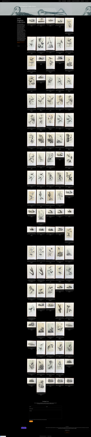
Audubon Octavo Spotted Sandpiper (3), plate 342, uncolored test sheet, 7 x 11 (59, 385)
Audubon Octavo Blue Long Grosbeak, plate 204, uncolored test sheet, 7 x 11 (31, 128)
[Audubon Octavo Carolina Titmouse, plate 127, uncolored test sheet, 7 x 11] (31, 139)
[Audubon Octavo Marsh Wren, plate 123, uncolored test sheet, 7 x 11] (60, 252)
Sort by (18, 44)
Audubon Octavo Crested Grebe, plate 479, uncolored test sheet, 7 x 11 (50, 24)
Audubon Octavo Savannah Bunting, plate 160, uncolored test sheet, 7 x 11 (41, 356)
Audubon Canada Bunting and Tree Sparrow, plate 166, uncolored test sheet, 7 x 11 (31, 52)
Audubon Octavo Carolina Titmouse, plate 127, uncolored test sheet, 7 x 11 (31, 147)
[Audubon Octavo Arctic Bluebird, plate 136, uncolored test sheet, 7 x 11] (60, 43)
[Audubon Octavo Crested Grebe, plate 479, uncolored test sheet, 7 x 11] (50, 20)
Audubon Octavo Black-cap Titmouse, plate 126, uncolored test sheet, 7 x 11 (50, 90)
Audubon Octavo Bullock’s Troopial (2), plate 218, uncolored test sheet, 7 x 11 (60, 127)
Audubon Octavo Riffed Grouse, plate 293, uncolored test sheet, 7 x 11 (31, 328)
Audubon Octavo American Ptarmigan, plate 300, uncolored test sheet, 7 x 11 (31, 24)
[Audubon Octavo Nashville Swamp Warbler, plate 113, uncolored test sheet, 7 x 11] (50, 271)
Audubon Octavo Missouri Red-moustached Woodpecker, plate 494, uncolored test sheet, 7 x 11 (32, 280)
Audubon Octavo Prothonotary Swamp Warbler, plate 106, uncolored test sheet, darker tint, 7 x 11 (50, 299)
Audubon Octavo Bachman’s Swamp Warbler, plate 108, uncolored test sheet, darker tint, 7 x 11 (50, 71)
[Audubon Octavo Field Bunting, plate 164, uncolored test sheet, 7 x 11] (41, 216)
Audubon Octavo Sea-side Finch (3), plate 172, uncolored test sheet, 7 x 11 (69, 356)
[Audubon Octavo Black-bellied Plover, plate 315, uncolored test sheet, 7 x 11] (41, 77)
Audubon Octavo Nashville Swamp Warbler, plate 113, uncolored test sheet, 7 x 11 (50, 280)
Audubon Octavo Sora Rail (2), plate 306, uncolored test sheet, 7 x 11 (69, 366)
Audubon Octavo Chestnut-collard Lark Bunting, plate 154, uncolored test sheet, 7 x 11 (59, 148)
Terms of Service (44, 419)
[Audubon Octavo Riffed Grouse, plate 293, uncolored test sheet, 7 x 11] (31, 325)
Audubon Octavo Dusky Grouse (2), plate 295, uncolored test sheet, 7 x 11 (69, 196)
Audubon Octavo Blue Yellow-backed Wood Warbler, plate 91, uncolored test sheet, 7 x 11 (41, 129)
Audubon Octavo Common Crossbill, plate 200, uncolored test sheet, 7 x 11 (69, 167)
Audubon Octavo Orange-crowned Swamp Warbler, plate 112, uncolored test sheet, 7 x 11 (59, 280)
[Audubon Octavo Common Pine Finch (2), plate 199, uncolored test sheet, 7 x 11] (31, 177)
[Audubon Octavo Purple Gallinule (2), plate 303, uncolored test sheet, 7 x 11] (60, 286)
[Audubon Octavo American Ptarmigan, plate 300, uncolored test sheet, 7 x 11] (31, 20)
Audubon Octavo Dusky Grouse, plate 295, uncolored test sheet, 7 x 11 (31, 215)
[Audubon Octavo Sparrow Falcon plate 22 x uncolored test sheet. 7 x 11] (41, 385)
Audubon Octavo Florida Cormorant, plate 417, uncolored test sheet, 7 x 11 (60, 215)
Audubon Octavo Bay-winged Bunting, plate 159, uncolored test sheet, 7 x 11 (69, 70)
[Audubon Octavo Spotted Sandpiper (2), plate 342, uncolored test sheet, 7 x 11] (50, 381)
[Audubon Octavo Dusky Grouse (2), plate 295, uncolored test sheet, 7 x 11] (69, 192)
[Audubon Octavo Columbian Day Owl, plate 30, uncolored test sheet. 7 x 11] (50, 158)
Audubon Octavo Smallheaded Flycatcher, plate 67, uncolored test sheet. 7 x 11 (60, 375)
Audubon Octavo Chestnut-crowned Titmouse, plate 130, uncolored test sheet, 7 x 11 (69, 148)
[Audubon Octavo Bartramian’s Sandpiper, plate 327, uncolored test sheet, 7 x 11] (60, 58)
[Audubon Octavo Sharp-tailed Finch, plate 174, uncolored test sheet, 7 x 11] (41, 366)
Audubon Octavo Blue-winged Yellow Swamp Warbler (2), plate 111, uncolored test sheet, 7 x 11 (50, 128)
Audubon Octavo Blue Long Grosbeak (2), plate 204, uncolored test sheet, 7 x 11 (60, 109)
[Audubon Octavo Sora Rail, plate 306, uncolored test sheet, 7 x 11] (31, 381)
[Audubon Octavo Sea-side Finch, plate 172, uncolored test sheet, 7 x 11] (31, 366)
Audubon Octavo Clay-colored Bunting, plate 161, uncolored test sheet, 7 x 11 (41, 166)
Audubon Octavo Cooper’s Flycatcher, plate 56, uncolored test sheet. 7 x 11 (69, 186)
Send (31, 421)
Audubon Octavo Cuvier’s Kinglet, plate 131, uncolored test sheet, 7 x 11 (60, 205)
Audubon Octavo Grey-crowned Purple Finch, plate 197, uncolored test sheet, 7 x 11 (69, 242)
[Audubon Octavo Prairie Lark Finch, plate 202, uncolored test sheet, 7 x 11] (41, 290)
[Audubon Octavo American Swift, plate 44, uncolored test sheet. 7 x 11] (41, 43)
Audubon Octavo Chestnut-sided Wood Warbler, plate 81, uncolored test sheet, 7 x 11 (31, 167)
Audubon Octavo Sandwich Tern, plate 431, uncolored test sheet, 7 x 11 (31, 348)
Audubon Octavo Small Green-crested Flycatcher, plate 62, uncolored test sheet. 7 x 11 (50, 375)
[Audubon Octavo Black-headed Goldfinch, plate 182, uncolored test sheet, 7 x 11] (69, 81)
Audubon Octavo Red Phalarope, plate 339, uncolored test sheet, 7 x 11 (41, 309)
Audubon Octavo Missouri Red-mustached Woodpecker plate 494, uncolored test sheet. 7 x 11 (41, 280)
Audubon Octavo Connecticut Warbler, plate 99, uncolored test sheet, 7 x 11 (50, 186)
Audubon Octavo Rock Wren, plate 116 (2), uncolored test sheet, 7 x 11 (41, 337)
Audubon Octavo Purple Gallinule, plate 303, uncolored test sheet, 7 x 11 (69, 290)
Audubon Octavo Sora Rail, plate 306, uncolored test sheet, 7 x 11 (32, 385)
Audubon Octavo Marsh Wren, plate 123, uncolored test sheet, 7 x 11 (59, 261)
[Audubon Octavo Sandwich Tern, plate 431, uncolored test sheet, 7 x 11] (31, 343)
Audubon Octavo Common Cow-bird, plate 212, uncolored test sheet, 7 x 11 (60, 158)
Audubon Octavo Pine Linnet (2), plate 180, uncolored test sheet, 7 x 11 (31, 299)
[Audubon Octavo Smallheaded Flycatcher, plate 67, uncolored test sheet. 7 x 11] (60, 366)
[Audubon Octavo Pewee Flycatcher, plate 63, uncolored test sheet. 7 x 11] (69, 271)
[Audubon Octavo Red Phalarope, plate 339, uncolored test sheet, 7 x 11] (41, 305)
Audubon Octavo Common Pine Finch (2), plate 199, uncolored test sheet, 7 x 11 (31, 185)
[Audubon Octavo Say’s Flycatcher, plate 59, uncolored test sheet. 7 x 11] (50, 347)
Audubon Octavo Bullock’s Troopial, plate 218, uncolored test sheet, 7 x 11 (69, 128)
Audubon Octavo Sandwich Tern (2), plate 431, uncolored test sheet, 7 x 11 (69, 328)
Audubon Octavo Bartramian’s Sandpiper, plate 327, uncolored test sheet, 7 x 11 (59, 62)
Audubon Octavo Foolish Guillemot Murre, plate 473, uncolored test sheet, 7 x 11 (31, 234)
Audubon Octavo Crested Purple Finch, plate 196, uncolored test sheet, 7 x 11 (31, 205)
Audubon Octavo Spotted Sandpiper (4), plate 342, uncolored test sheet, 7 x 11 (69, 385)
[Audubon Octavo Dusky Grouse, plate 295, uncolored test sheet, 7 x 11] (31, 211)
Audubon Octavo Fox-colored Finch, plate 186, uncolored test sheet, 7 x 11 (50, 233)
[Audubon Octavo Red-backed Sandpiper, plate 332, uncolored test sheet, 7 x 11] (50, 305)
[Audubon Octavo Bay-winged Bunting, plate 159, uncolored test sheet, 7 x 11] (69, 62)
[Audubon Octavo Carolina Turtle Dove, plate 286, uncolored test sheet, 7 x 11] (50, 139)
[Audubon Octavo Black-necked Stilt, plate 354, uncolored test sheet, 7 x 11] (41, 21)
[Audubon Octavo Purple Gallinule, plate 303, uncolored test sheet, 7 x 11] (69, 286)
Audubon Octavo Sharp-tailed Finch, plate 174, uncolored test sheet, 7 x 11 (41, 374)
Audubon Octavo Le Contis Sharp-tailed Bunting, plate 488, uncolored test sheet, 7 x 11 (50, 261)
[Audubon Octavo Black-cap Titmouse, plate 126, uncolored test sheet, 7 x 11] (50, 81)
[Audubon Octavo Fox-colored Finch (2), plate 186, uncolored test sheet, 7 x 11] (41, 229)
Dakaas (5, 436)
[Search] (85, 1)
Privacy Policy (40, 419)
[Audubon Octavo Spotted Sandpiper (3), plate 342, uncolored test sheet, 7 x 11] (60, 381)
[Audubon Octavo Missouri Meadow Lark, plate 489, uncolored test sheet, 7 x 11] (69, 252)
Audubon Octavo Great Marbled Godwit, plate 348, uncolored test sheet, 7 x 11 (59, 233)
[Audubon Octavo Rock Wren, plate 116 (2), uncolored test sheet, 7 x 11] (41, 329)
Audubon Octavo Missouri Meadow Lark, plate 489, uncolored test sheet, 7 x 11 (69, 261)
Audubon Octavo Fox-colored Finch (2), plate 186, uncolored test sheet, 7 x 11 (41, 233)
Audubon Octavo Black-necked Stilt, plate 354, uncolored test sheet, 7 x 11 (41, 25)
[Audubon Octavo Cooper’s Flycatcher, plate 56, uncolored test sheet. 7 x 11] (69, 177)
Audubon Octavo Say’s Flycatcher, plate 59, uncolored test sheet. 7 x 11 (50, 356)
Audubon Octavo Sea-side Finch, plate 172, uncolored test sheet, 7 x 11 (31, 374)
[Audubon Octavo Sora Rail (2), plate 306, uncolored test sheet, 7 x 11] (69, 362)
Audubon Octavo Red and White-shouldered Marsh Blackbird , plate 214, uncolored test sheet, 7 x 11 (31, 318)
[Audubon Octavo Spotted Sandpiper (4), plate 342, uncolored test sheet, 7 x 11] (69, 381)
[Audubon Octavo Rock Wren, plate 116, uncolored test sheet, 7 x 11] (50, 329)
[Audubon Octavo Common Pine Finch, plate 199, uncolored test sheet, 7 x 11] (41, 177)
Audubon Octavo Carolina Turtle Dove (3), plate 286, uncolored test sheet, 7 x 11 (41, 147)
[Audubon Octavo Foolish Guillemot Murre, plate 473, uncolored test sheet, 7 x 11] (31, 229)
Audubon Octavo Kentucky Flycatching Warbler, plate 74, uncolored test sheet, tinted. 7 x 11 (31, 261)
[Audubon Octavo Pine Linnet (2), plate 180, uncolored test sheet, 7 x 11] (31, 290)
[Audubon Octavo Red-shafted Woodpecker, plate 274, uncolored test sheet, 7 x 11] (69, 309)
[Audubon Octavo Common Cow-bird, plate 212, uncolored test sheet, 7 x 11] (60, 154)
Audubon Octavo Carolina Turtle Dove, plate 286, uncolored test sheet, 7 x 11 (50, 147)
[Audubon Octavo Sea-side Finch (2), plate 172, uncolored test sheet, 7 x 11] (60, 347)
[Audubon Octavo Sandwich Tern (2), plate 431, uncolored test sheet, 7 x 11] (69, 325)
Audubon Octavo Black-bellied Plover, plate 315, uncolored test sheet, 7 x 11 (41, 81)
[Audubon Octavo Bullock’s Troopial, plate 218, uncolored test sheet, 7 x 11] (69, 120)
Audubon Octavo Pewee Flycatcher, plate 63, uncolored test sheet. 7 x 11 (69, 280)
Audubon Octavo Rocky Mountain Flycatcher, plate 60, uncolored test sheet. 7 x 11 (60, 337)
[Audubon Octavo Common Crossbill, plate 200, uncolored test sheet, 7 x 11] (69, 158)
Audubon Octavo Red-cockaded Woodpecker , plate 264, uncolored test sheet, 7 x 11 (60, 318)
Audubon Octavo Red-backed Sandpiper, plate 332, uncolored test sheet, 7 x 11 (50, 309)
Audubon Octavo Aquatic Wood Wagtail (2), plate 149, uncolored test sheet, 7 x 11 (50, 51)
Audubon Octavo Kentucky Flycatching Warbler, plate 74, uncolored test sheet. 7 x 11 (41, 261)
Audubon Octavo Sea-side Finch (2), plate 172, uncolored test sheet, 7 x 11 (60, 355)
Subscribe (67, 432)
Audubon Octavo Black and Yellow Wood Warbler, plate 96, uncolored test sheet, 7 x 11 (31, 90)
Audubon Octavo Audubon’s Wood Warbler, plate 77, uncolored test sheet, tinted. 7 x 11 (69, 52)
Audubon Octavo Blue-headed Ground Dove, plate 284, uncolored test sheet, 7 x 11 (60, 25)
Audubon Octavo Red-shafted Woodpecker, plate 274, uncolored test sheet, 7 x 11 (69, 318)
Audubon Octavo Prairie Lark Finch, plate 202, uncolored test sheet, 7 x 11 (41, 299)
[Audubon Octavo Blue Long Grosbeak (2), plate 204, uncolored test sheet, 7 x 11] (60, 100)
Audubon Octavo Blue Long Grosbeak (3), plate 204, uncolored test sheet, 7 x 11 (69, 109)
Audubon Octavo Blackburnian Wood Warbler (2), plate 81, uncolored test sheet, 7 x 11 (41, 109)
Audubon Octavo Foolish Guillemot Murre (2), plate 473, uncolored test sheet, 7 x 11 (69, 215)
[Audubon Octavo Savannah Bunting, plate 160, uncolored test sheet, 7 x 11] (41, 347)
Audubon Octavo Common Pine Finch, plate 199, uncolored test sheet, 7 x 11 (41, 186)
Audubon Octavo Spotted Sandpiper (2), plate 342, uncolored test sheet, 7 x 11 (50, 385)
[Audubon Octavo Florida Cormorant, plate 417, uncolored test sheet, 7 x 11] (60, 212)
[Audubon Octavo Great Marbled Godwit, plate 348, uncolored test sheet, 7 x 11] (60, 229)
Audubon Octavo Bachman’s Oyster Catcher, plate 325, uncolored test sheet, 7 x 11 (41, 63)
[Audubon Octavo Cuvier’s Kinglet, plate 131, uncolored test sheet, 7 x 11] (60, 196)
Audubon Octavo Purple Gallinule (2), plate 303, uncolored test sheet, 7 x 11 (60, 290)
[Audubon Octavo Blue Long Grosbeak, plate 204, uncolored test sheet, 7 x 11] (31, 120)
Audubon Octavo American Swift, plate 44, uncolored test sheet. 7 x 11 (41, 52)
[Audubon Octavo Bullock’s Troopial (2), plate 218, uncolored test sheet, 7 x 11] (60, 120)
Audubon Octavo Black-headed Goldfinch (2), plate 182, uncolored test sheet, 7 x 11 (60, 90)
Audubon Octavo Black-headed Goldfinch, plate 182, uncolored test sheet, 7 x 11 (69, 90)
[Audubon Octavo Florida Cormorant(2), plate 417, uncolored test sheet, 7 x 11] (50, 212)
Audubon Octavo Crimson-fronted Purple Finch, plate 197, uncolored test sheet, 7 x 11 (50, 205)
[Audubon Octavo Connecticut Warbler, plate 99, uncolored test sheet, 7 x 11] (50, 177)
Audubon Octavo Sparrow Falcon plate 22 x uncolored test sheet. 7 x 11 (41, 393)
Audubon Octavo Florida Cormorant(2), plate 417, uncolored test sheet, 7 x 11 (50, 216)
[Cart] (87, 1)
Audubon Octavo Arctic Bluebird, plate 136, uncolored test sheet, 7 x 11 (60, 52)
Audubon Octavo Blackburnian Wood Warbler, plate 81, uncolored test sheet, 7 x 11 (50, 109)
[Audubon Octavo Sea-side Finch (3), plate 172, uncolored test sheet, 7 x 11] (69, 347)
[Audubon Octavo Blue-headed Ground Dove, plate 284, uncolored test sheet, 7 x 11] (60, 21)
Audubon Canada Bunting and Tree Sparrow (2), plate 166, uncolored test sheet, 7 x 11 (69, 33)
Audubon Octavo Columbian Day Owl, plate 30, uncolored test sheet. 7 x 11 (50, 167)
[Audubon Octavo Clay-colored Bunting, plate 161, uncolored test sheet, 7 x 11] (41, 158)
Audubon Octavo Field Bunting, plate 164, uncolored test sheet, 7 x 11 (41, 223)
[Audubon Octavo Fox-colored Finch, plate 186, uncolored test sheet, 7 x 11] (50, 229)
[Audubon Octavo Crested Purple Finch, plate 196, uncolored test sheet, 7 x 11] (31, 196)
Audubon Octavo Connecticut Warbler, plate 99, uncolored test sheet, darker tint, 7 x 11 (60, 186)
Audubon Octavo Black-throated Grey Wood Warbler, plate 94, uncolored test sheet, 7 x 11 (31, 110)
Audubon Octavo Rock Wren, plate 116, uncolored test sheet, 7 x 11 (50, 337)
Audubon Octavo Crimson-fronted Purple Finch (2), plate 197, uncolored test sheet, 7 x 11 (41, 205)
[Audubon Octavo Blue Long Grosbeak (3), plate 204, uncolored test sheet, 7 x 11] (69, 100)
